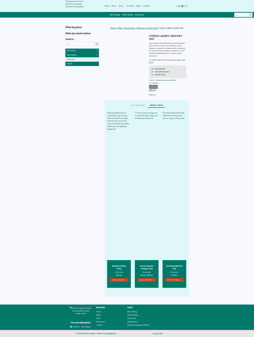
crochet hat (155, 83)
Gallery (138, 6)
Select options (118, 280)
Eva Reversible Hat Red (174, 267)
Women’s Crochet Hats (169, 80)
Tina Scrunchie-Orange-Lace (147, 267)
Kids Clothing (115, 15)
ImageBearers (111, 333)
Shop (98, 318)
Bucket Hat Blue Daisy (119, 267)
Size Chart (153, 87)
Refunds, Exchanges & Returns (138, 325)
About (113, 6)
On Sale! (130, 6)
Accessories (139, 15)
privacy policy (158, 333)
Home (106, 6)
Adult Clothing (127, 15)
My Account (100, 322)
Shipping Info (132, 322)
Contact (146, 6)
